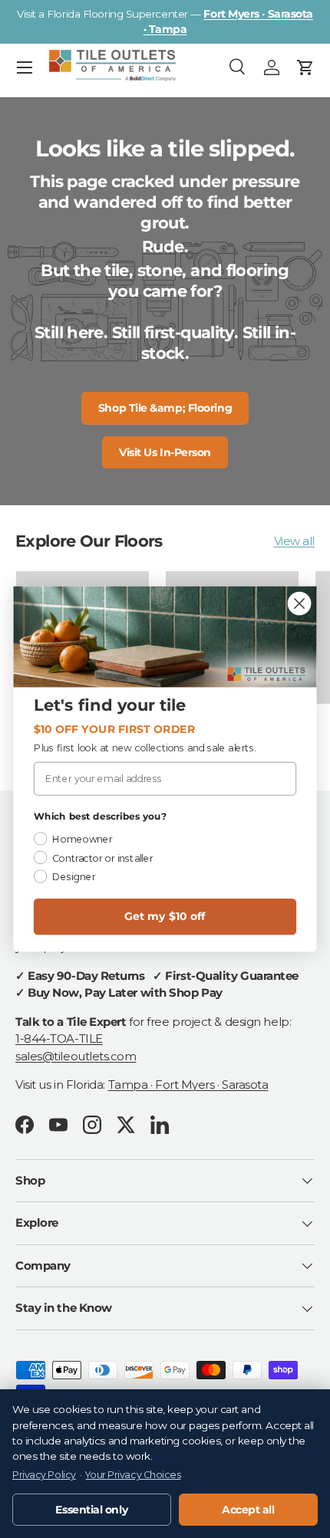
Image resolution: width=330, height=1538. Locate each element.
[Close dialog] (300, 604)
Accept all (248, 1510)
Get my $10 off (164, 916)
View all (294, 541)
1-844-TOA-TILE (59, 1038)
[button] (305, 67)
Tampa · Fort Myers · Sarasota (188, 1084)
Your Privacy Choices (132, 1474)
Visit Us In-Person (165, 452)
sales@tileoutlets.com (76, 1056)
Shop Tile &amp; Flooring (165, 408)
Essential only (91, 1510)
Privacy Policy (44, 1474)
